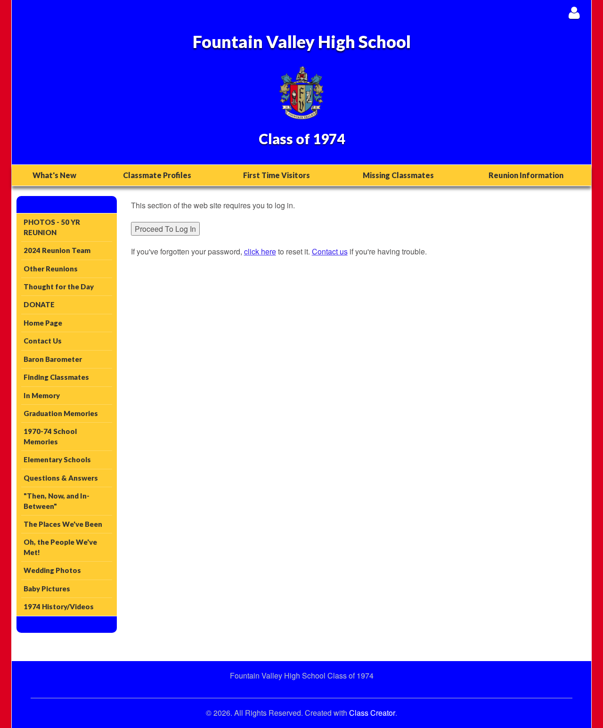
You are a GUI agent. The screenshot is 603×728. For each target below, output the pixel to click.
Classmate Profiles (157, 175)
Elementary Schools (57, 459)
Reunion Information (526, 175)
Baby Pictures (47, 588)
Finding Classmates (56, 377)
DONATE (39, 304)
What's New (54, 175)
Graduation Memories (61, 413)
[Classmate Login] (574, 12)
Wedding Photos (52, 570)
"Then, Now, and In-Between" (57, 500)
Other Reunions (51, 268)
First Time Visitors (276, 175)
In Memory (42, 395)
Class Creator (372, 713)
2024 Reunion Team (57, 250)
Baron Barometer (53, 359)
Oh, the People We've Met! (60, 547)
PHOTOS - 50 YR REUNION (52, 227)
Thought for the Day (59, 286)
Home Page (43, 323)
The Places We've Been (63, 524)
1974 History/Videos (59, 606)
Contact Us (43, 340)
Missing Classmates (398, 175)
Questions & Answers (61, 478)
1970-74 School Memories (50, 436)
